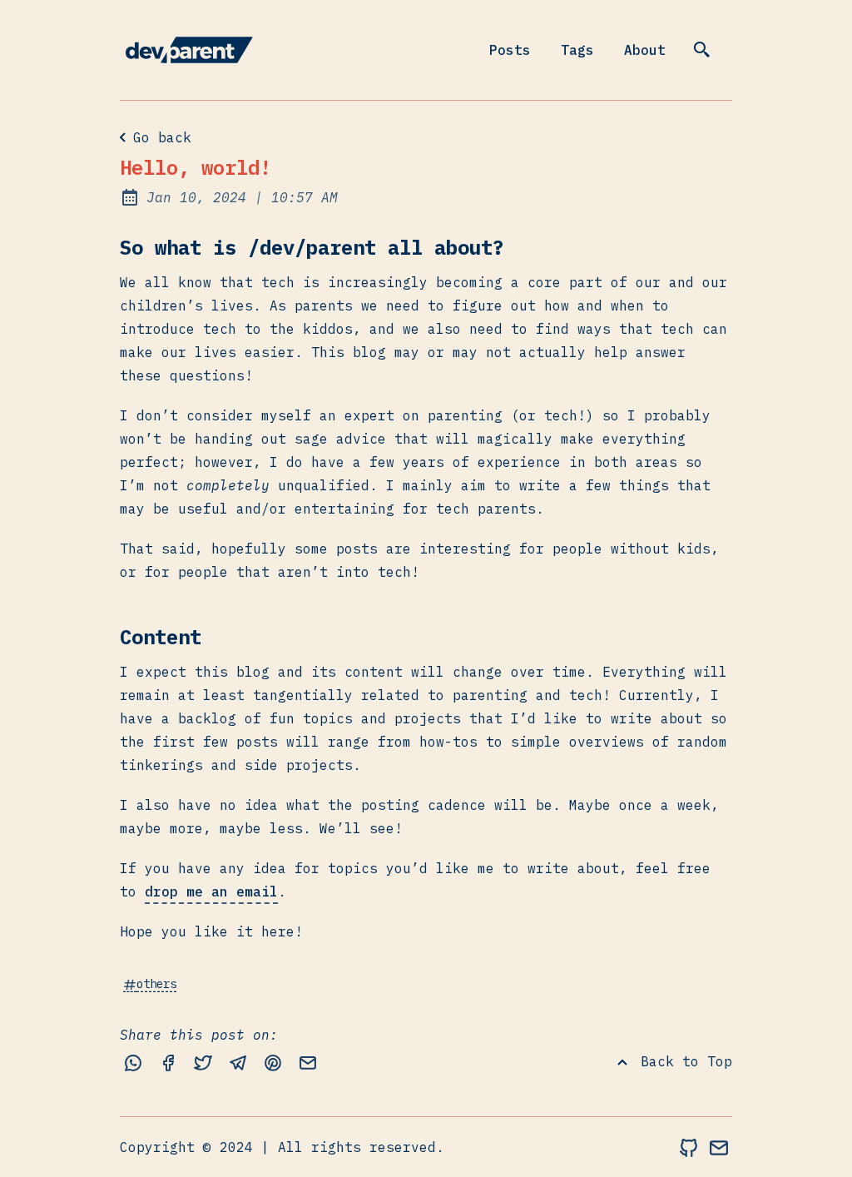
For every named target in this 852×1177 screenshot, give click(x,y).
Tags (577, 50)
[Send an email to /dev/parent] (719, 1147)
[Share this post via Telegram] (238, 1062)
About (645, 50)
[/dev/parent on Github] (689, 1147)
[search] (702, 50)
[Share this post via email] (308, 1062)
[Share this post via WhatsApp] (133, 1062)
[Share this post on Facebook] (168, 1062)
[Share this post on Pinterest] (273, 1062)
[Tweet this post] (203, 1062)
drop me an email (211, 891)
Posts (510, 50)
